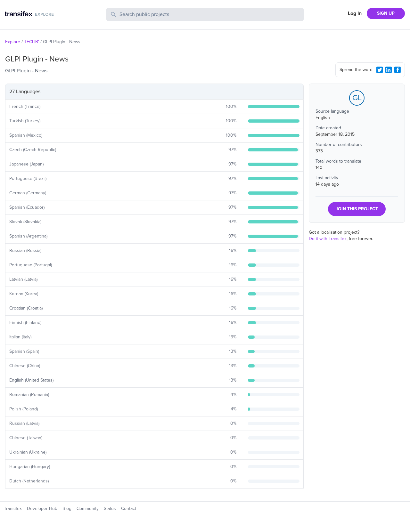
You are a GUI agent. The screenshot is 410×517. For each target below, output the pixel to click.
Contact (128, 508)
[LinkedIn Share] (388, 69)
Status (110, 508)
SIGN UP (386, 13)
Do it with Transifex (328, 238)
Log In (355, 13)
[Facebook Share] (397, 69)
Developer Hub (42, 508)
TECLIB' (31, 41)
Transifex (13, 508)
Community (88, 508)
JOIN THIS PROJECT (357, 209)
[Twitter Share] (379, 69)
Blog (66, 508)
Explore (12, 41)
